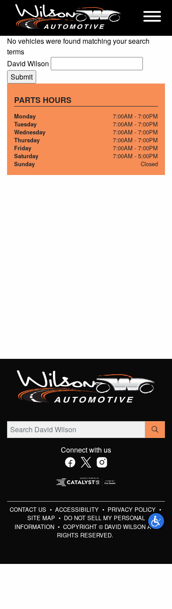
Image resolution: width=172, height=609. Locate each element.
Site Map (42, 518)
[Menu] (152, 17)
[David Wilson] (68, 17)
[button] (156, 521)
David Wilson (28, 63)
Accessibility (78, 509)
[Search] (155, 429)
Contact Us (29, 509)
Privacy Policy (132, 509)
